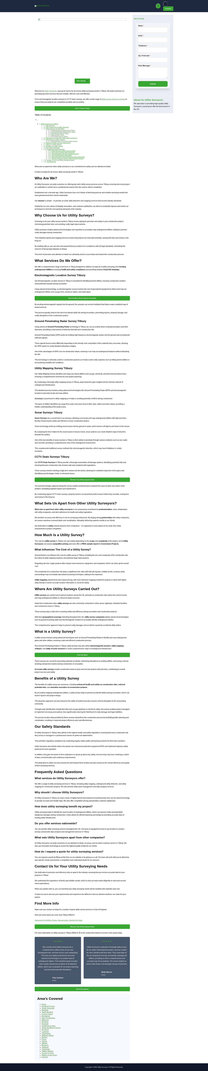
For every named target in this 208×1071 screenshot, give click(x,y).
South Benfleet (47, 1012)
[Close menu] (165, 3)
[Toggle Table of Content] (36, 120)
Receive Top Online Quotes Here (82, 480)
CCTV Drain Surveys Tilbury (59, 136)
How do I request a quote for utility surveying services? (68, 158)
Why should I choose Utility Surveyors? (63, 152)
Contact (168, 8)
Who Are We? (50, 125)
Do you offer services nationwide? (62, 155)
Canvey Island (47, 1014)
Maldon (44, 1037)
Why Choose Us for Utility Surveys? (57, 127)
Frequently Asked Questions (56, 149)
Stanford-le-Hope (75, 920)
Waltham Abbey (48, 1035)
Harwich (45, 1057)
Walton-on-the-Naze (49, 1055)
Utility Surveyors (50, 91)
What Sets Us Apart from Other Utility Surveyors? (61, 138)
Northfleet (47, 920)
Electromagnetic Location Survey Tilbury (63, 130)
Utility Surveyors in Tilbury (49, 124)
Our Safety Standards (53, 148)
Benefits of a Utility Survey (54, 146)
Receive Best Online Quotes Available (82, 298)
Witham (44, 1043)
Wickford (45, 1022)
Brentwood (46, 1016)
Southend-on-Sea (48, 1026)
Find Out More (82, 655)
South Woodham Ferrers (51, 1028)
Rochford (45, 1030)
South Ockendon (48, 1008)
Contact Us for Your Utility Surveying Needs (60, 160)
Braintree (45, 1045)
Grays (54, 920)
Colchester (46, 1049)
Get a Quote (81, 81)
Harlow (44, 1041)
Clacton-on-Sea (48, 1053)
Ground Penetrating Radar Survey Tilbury (63, 132)
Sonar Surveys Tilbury (57, 135)
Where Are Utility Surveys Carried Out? (58, 143)
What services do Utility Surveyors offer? (64, 151)
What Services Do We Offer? (55, 129)
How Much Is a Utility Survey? (55, 140)
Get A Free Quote (82, 989)
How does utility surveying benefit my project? (65, 154)
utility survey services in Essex (113, 99)
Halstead (45, 1047)
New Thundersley (48, 1018)
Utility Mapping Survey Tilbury (60, 133)
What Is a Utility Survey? (54, 144)
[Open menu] (158, 6)
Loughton (45, 1032)
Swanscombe (63, 920)
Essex (44, 1039)
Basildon (45, 1010)
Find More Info (51, 162)
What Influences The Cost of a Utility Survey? (64, 141)
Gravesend (39, 920)
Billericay (45, 1020)
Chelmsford (46, 1034)
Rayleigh (45, 1024)
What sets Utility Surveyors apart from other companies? (68, 157)
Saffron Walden (47, 1051)
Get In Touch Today (82, 108)
